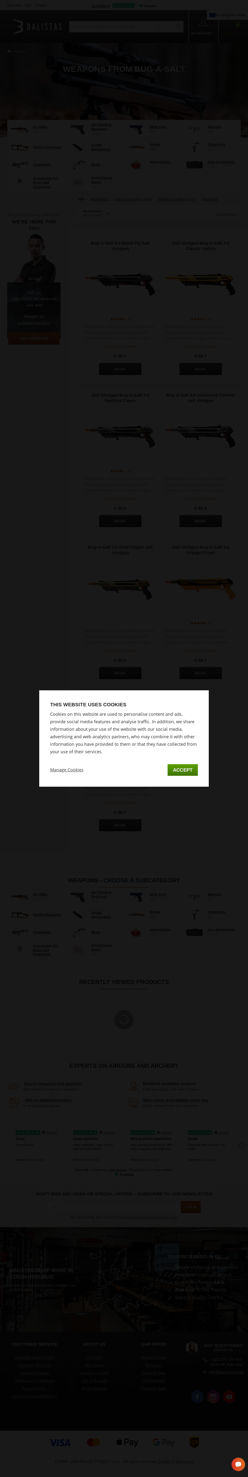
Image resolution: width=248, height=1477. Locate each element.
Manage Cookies (67, 770)
